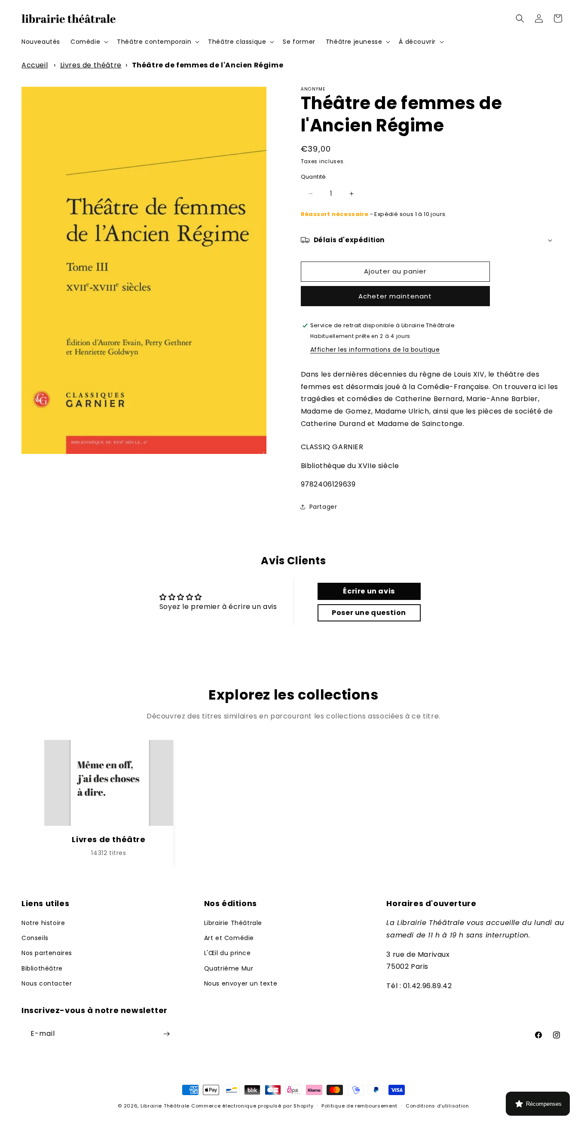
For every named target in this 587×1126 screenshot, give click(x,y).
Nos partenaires (46, 953)
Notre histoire (43, 923)
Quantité (313, 177)
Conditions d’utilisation (437, 1105)
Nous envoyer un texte (241, 983)
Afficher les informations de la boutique (375, 349)
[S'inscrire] (166, 1034)
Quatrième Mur (229, 968)
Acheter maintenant (395, 296)
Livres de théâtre (91, 65)
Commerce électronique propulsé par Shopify (252, 1105)
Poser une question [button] (369, 613)
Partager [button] (323, 506)
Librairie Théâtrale (233, 923)
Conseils (35, 938)
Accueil (34, 65)
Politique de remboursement (359, 1105)
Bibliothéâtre (42, 968)
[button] (88, 42)
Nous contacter (46, 983)
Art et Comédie (229, 938)
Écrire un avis (368, 591)
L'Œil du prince (227, 953)
